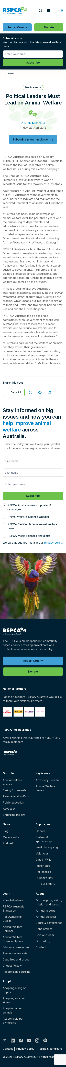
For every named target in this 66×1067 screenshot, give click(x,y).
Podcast (8, 843)
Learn (6, 893)
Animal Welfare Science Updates (28, 516)
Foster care (43, 865)
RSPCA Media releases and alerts (28, 535)
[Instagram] (37, 1040)
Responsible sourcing (16, 971)
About (40, 893)
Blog (5, 831)
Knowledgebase (13, 900)
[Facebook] (21, 1040)
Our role (8, 773)
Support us (43, 824)
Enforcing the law (14, 814)
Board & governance (49, 922)
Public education (13, 802)
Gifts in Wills (43, 859)
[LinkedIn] (13, 1040)
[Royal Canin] (7, 712)
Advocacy (9, 808)
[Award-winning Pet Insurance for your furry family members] (10, 752)
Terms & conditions (50, 1048)
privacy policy (53, 542)
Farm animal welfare (16, 796)
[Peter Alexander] (40, 712)
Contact (41, 947)
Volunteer (42, 853)
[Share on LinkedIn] (49, 392)
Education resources (16, 947)
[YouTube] (29, 1040)
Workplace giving (47, 847)
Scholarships (44, 929)
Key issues (43, 773)
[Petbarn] (18, 712)
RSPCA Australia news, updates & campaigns (29, 507)
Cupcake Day (44, 878)
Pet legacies (43, 872)
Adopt (7, 981)
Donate (40, 831)
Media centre (11, 837)
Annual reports (45, 910)
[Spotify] (45, 1040)
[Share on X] (30, 392)
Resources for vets (15, 953)
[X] (5, 1040)
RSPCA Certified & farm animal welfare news (32, 526)
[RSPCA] (15, 11)
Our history (43, 941)
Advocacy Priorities (48, 780)
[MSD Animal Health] (29, 712)
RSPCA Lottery (45, 884)
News (6, 824)
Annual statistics (46, 916)
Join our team (45, 935)
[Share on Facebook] (40, 392)
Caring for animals (14, 790)
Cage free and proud (16, 959)
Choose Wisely (12, 965)
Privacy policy (25, 1048)
